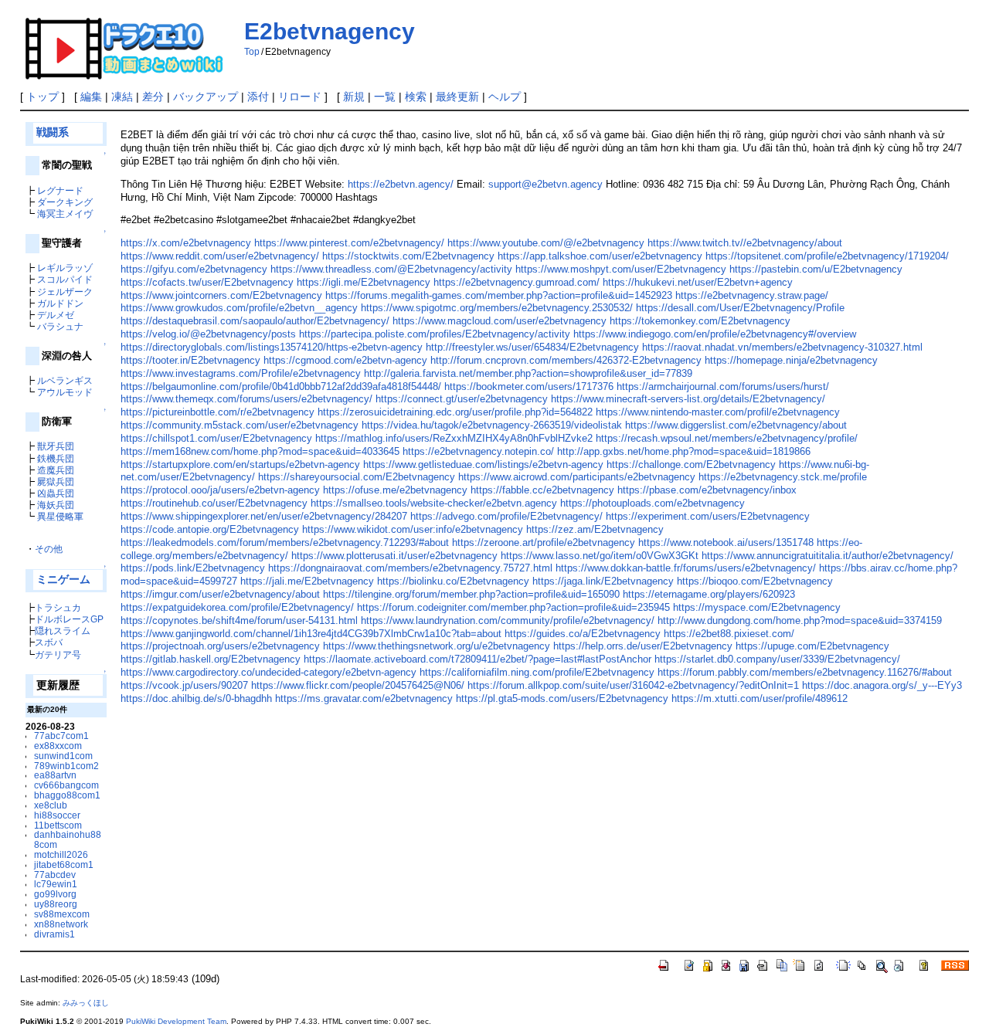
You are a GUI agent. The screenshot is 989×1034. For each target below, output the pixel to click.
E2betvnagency (329, 31)
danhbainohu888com (67, 839)
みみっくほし (86, 1002)
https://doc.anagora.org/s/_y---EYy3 (882, 685)
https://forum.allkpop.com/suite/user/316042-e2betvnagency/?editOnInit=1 (633, 685)
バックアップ (205, 96)
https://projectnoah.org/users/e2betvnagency (220, 646)
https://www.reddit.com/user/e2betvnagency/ (220, 256)
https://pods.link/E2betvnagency (193, 568)
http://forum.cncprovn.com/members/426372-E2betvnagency (566, 360)
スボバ (49, 642)
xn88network (61, 924)
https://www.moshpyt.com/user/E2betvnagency (620, 269)
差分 (153, 96)
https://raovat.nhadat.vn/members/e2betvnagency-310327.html (782, 347)
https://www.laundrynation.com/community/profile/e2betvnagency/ (507, 620)
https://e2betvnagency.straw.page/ (751, 295)
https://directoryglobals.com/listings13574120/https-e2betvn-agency (272, 347)
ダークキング (65, 202)
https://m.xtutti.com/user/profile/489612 (759, 698)
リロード (299, 96)
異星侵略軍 (60, 516)
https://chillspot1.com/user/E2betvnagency (216, 438)
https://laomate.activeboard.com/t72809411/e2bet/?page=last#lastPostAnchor (477, 659)
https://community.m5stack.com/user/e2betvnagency (240, 425)
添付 (258, 96)
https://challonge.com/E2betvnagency (691, 464)
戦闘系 (52, 132)
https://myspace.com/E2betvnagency (757, 607)
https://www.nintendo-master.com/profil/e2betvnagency (718, 412)
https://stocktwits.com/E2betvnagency (408, 256)
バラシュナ (60, 326)
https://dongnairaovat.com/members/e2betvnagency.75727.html (410, 568)
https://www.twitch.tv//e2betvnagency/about (744, 243)
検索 (416, 96)
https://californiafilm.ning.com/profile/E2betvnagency (537, 672)
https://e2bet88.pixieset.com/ (729, 633)
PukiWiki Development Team (176, 1021)
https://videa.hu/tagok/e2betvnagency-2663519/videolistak (492, 425)
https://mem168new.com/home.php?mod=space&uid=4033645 (260, 451)
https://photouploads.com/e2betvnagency (652, 503)
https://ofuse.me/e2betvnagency (395, 490)
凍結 (122, 96)
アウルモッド (65, 392)
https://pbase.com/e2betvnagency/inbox (707, 490)
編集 (91, 96)
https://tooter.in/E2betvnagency (190, 360)
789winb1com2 (66, 766)
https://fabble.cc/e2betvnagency (542, 490)
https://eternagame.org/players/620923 (709, 594)
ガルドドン (60, 303)
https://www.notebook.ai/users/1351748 (726, 542)
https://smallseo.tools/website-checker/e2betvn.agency (434, 503)
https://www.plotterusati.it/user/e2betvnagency (394, 555)
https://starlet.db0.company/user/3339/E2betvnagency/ (777, 659)
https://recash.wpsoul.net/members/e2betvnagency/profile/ (727, 438)
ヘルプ (504, 96)
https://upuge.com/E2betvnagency (812, 646)
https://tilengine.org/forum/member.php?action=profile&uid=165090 (471, 594)
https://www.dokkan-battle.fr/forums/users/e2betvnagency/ (686, 568)
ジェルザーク (65, 291)
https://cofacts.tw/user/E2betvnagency (207, 282)
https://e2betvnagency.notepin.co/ (478, 451)
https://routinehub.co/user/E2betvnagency (214, 503)
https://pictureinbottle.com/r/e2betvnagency (217, 412)
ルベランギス (65, 380)
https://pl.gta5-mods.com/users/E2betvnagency (562, 698)
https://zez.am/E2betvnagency (595, 529)
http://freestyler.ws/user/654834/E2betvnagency (532, 347)
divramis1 (54, 934)
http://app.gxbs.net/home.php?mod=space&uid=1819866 (684, 451)
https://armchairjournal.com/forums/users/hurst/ (723, 386)
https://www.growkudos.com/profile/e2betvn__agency (239, 308)
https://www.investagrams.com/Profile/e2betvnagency (241, 373)
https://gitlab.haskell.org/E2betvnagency (211, 659)
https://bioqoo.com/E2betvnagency (755, 581)
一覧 (385, 96)
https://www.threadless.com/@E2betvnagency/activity (391, 269)
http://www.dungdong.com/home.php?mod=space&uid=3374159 (800, 620)
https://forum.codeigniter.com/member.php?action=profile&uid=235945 (513, 607)
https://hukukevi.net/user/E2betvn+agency (698, 282)
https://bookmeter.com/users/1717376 (528, 386)
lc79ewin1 (55, 884)
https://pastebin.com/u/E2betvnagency (815, 269)
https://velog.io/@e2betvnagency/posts (208, 334)
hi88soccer (57, 815)
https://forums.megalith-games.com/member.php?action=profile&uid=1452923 (498, 295)
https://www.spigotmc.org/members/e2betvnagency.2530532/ (497, 308)
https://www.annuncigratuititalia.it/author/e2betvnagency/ (827, 555)
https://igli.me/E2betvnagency (363, 282)
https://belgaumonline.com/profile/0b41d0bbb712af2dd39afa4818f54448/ (281, 386)
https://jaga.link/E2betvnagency (603, 581)
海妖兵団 (55, 505)
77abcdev (55, 875)
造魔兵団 (55, 470)
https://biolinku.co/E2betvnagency (453, 581)
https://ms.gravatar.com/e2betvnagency (364, 698)
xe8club (50, 805)
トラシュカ (58, 607)
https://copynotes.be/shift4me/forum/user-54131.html (239, 620)
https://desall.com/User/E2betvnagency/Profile (740, 308)
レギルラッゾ (65, 268)
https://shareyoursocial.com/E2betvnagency (356, 477)
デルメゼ (55, 315)
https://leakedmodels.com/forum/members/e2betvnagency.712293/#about (285, 542)
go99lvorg (55, 894)
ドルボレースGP (69, 619)
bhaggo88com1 (67, 795)
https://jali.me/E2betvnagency (307, 581)
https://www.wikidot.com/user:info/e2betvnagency (412, 529)
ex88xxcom (58, 746)
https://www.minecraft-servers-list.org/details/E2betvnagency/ (688, 399)
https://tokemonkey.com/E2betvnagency (700, 321)
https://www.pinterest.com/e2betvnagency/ (349, 243)
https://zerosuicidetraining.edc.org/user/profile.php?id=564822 (455, 412)
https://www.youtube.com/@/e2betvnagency (545, 243)
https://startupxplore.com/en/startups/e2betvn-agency (240, 464)
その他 (49, 549)
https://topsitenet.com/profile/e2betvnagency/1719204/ (827, 256)
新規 (354, 96)
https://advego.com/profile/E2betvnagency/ (506, 516)
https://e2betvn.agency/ (401, 184)
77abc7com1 (61, 736)
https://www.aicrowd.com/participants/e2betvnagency (576, 477)
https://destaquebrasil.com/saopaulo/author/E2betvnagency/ (255, 321)
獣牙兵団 (55, 446)
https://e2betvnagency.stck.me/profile (782, 477)
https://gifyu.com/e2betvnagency (194, 269)
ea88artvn (55, 775)
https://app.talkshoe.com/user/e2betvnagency (600, 256)
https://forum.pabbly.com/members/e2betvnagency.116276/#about (805, 672)
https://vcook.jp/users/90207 (184, 685)
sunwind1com (63, 756)
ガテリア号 (58, 654)
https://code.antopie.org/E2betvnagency (210, 529)
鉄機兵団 (55, 458)
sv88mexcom (62, 914)
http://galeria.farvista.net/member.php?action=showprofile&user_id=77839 (528, 373)
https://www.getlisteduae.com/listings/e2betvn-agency (483, 464)
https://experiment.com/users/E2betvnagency (708, 516)
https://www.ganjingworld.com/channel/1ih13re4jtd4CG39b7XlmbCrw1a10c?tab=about (311, 633)
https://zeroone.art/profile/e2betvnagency (543, 542)
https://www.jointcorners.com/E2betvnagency (221, 295)
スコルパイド (65, 279)
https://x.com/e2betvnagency (186, 243)
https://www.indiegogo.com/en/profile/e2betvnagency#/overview (714, 334)
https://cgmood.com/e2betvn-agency (345, 360)
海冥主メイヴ (65, 213)
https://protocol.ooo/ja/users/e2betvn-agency (220, 490)
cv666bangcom (66, 785)
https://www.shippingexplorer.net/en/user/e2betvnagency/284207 (264, 516)
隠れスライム (62, 630)
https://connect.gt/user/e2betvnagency (462, 399)
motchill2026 (61, 854)
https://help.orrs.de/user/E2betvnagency (642, 646)
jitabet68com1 (63, 864)
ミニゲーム (63, 579)
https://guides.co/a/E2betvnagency (583, 633)
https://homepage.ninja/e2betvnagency (791, 360)
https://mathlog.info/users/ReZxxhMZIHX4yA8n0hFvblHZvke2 (454, 438)
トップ (42, 96)
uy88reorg (55, 904)
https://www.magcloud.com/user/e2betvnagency (500, 321)
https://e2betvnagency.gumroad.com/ (516, 282)
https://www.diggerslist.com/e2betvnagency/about (736, 425)
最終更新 (457, 96)
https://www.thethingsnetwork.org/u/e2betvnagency (436, 646)
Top (252, 51)
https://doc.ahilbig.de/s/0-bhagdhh (196, 698)
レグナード (60, 190)
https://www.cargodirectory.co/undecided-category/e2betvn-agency (268, 672)
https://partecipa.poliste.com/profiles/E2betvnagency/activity (434, 334)
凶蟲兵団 (55, 493)
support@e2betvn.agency (545, 184)
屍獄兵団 (55, 481)
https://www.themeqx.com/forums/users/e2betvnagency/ (246, 399)
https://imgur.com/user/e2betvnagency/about (220, 594)
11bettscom (58, 825)
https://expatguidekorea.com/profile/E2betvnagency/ (237, 607)
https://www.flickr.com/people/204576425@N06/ (357, 685)
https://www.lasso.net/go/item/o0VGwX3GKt (599, 555)
